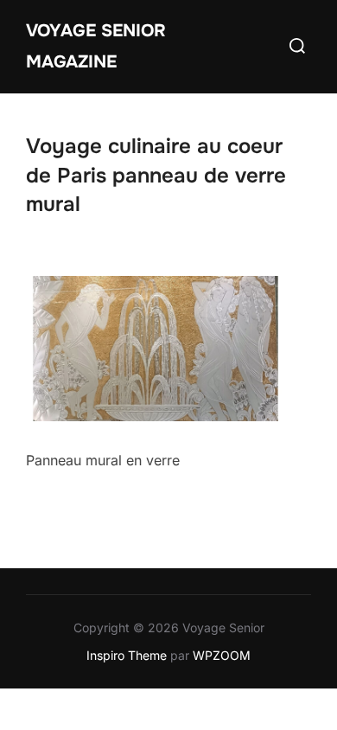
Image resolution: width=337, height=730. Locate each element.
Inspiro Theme (126, 655)
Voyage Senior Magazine (96, 46)
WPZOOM (222, 655)
